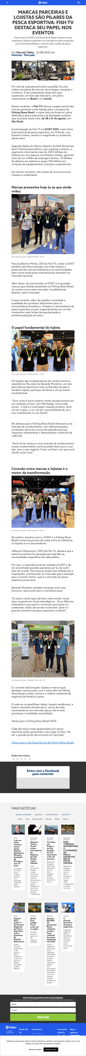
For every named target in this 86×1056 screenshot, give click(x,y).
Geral (27, 819)
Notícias (17, 55)
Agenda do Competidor (23, 814)
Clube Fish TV (65, 814)
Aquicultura (38, 814)
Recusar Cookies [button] (35, 1049)
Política (57, 819)
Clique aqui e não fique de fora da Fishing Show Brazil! (43, 742)
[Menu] (7, 2)
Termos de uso (37, 1033)
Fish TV (20, 819)
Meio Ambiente (37, 819)
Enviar (43, 1017)
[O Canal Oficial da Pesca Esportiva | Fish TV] (43, 2)
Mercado (29, 55)
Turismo (65, 819)
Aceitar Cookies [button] (51, 1049)
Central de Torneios (51, 814)
